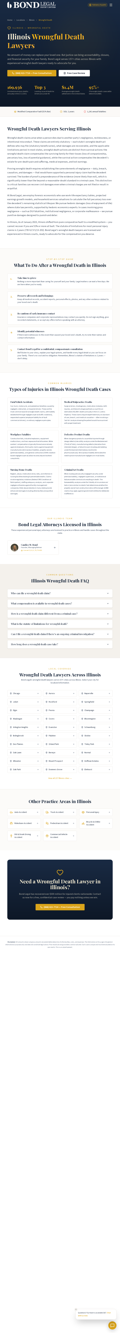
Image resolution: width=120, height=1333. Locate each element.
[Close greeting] (75, 1309)
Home (9, 20)
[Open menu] (111, 5)
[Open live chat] (112, 1325)
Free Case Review (76, 73)
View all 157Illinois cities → (60, 778)
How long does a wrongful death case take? (34, 644)
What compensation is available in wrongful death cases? (41, 603)
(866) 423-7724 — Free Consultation (34, 73)
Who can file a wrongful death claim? (30, 593)
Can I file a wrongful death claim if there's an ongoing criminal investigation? (52, 634)
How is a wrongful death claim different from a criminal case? (44, 613)
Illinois (32, 20)
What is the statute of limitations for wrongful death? (39, 623)
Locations (21, 20)
